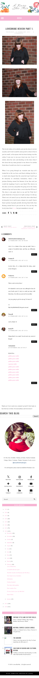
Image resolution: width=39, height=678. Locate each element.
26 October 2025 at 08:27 (17, 347)
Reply (34, 254)
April (8, 558)
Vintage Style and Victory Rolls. (25, 617)
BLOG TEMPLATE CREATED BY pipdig (19, 673)
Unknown (11, 276)
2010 (6, 606)
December (9, 533)
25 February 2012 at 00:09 (18, 240)
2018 (6, 512)
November (9, 536)
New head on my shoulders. (14, 576)
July (8, 549)
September (9, 542)
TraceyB (10, 314)
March (8, 561)
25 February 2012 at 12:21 (18, 260)
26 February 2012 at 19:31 (18, 330)
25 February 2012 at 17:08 (18, 277)
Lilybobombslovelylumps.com (16, 239)
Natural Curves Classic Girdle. (24, 627)
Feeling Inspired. (11, 582)
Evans (14, 208)
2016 (6, 518)
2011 (6, 603)
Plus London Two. (12, 588)
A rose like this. (16, 664)
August (9, 545)
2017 (6, 515)
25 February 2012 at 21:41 (18, 316)
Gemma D (11, 258)
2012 (6, 531)
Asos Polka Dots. (11, 566)
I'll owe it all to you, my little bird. (15, 591)
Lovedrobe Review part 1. (13, 569)
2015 (6, 522)
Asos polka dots (10, 227)
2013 (6, 528)
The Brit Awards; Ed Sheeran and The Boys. (18, 572)
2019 (6, 509)
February (9, 564)
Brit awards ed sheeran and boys (28, 228)
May (8, 555)
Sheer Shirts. (10, 594)
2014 (6, 525)
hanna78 (10, 329)
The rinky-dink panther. (13, 585)
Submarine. (10, 579)
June (8, 552)
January (9, 599)
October (9, 539)
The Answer (17, 638)
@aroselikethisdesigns (19, 462)
